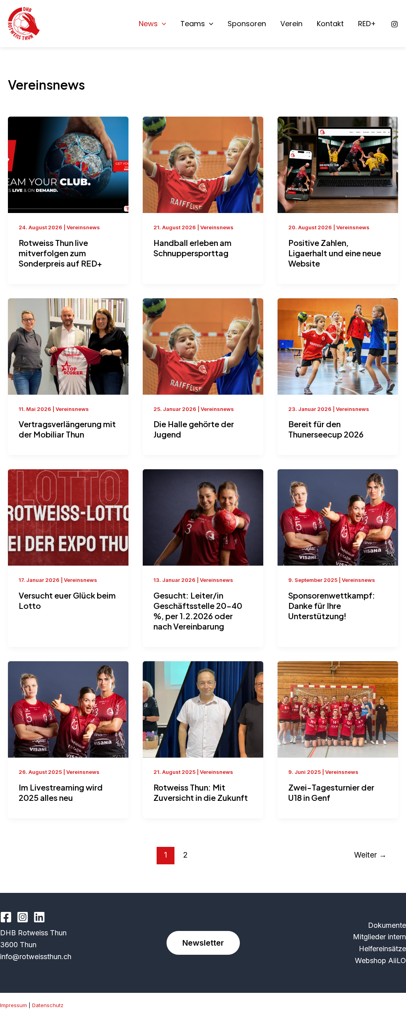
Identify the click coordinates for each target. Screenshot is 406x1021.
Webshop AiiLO (380, 960)
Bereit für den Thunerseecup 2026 (326, 429)
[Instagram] (394, 24)
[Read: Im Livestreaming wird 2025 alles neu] (68, 708)
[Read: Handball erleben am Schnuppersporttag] (203, 164)
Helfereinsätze (382, 948)
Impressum (13, 1005)
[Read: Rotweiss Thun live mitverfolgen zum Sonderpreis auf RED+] (68, 164)
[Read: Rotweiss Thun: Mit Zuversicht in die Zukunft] (203, 708)
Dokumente (387, 925)
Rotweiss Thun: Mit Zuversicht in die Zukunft (200, 792)
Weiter (370, 855)
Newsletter (203, 943)
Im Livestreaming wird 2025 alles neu (61, 792)
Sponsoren (247, 24)
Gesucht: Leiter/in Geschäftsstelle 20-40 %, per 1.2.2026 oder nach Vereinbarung (197, 610)
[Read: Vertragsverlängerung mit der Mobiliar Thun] (68, 346)
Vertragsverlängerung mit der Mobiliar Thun (67, 429)
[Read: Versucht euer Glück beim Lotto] (68, 517)
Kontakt (330, 24)
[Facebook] (6, 917)
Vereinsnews (83, 227)
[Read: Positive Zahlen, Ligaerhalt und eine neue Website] (338, 164)
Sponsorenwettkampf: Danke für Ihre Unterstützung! (331, 605)
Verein (291, 24)
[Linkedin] (39, 917)
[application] (162, 24)
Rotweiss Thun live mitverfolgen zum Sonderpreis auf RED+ (60, 253)
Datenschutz (47, 1005)
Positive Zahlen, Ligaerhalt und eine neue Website (334, 253)
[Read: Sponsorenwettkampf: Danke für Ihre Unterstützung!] (338, 517)
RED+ (367, 24)
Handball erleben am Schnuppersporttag (192, 248)
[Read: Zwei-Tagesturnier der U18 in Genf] (338, 708)
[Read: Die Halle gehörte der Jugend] (203, 346)
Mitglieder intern (379, 937)
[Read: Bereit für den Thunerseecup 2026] (338, 346)
